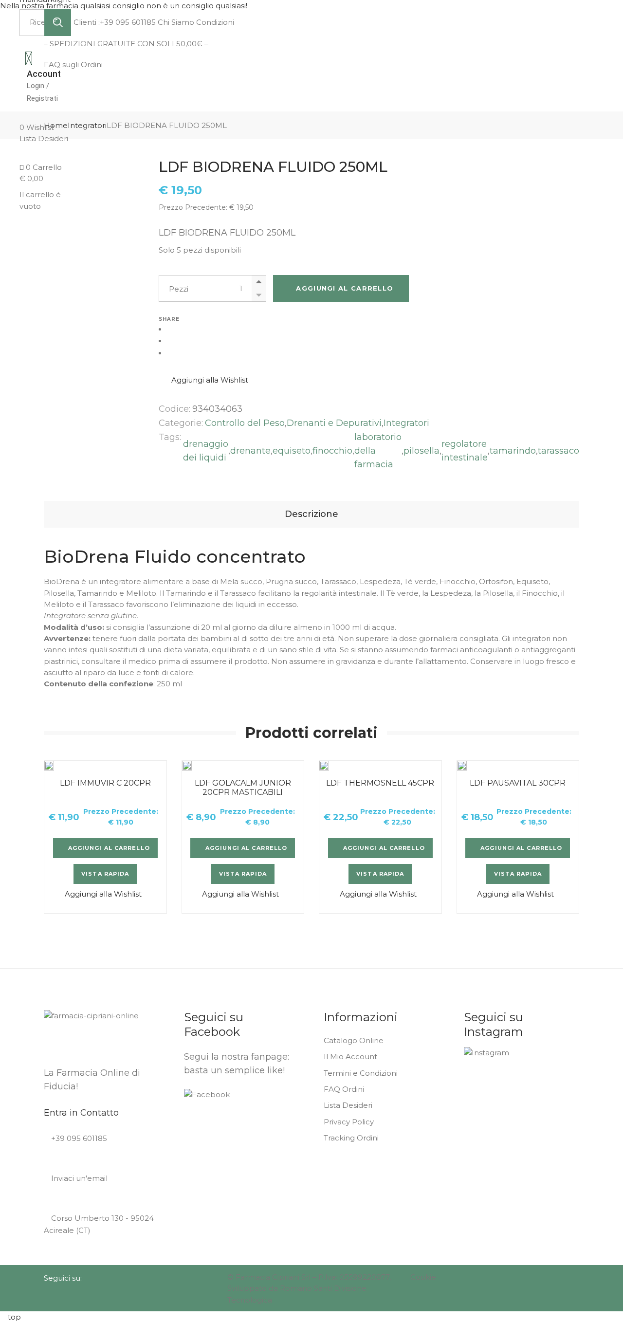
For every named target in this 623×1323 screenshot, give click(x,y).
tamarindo (513, 450)
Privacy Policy (349, 1121)
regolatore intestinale (464, 451)
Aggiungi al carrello (344, 288)
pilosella (421, 450)
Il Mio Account (350, 1056)
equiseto (292, 450)
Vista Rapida (105, 873)
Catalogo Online (354, 1040)
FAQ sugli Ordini (73, 64)
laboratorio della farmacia (378, 451)
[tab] (311, 514)
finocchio (332, 450)
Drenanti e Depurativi (334, 423)
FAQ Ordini (344, 1089)
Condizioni (214, 22)
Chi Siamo (175, 22)
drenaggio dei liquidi (205, 451)
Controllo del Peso (245, 423)
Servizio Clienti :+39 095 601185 (100, 22)
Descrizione (311, 514)
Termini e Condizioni (361, 1073)
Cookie (423, 1277)
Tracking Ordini (351, 1137)
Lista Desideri (348, 1105)
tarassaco (558, 450)
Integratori (406, 423)
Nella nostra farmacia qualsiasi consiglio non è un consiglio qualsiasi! (124, 5)
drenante (250, 450)
